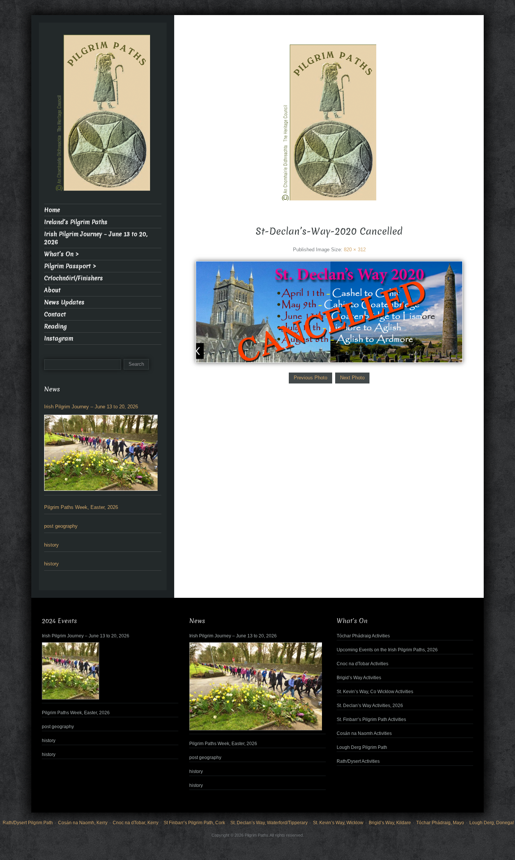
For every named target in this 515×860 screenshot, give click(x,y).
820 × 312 (355, 249)
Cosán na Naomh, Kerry (82, 822)
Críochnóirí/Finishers (73, 278)
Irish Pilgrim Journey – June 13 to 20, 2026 (95, 238)
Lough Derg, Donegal (491, 822)
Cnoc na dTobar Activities (362, 663)
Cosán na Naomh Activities (364, 733)
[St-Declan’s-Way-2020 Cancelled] (329, 312)
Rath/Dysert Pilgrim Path (28, 822)
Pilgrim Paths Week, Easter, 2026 (81, 507)
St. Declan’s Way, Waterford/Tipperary (269, 822)
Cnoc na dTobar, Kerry (135, 822)
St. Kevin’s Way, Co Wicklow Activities (375, 691)
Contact (55, 314)
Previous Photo (310, 377)
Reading (55, 326)
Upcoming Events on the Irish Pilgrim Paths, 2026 (387, 649)
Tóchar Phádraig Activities (363, 636)
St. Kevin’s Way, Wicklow (338, 822)
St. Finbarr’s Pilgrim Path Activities (371, 719)
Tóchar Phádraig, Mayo (440, 822)
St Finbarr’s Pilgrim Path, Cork (194, 822)
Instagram (58, 338)
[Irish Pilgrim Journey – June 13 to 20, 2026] (101, 452)
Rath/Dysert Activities (358, 761)
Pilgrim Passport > (70, 266)
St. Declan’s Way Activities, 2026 (370, 705)
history (51, 545)
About (52, 290)
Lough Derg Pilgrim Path (362, 747)
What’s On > (61, 254)
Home (52, 210)
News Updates (64, 302)
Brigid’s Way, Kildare (390, 822)
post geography (61, 526)
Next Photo (352, 377)
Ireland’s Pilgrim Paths (75, 222)
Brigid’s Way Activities (359, 677)
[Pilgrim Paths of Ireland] (329, 127)
